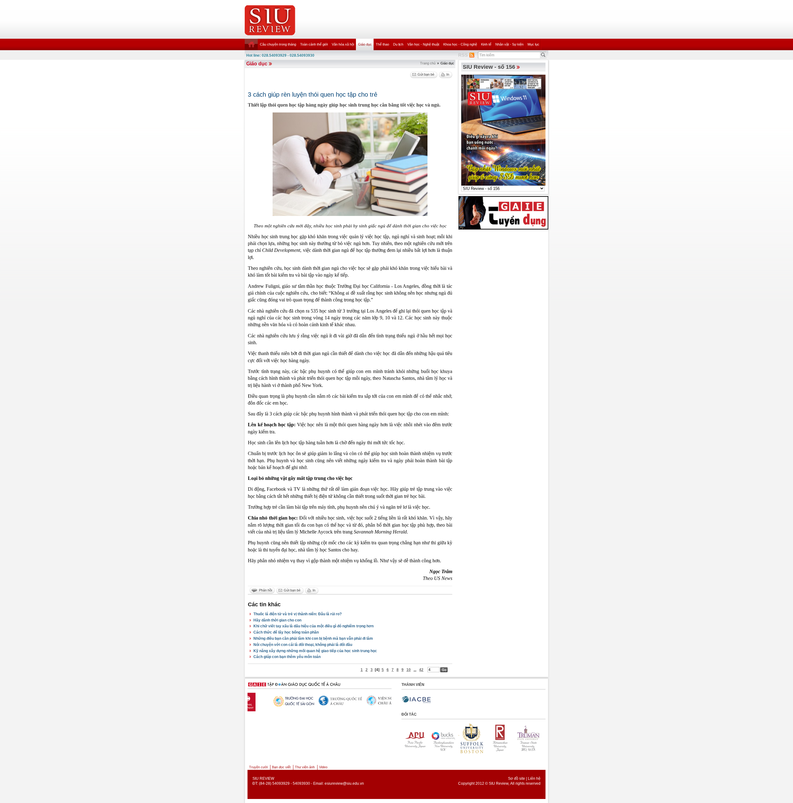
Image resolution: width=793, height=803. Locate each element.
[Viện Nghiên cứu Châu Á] (318, 700)
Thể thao (382, 44)
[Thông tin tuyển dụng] (503, 212)
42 (421, 670)
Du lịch (398, 44)
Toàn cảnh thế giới (314, 44)
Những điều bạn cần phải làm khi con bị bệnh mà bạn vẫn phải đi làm (313, 638)
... (415, 670)
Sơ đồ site (516, 778)
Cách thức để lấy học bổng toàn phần (286, 632)
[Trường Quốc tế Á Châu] (270, 701)
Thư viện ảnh (305, 767)
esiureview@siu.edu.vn (344, 783)
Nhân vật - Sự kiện (509, 44)
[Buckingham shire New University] (415, 738)
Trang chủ (428, 63)
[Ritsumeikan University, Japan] (472, 738)
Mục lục (533, 44)
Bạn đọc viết (281, 767)
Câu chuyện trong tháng (278, 44)
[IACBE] (416, 700)
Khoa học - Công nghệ (460, 44)
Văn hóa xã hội (343, 44)
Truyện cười (258, 767)
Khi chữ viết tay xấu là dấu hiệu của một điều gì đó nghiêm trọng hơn (313, 626)
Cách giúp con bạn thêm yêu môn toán (287, 657)
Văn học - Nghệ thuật (423, 44)
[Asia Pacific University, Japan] (529, 738)
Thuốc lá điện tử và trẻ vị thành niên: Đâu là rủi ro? (297, 614)
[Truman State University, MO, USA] (500, 738)
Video (323, 767)
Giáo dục (365, 44)
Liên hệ (534, 778)
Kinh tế (486, 44)
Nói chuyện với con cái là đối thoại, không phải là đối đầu (302, 645)
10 (408, 670)
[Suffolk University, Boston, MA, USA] (443, 738)
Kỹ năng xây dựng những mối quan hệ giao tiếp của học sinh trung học (315, 651)
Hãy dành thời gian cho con (277, 620)
